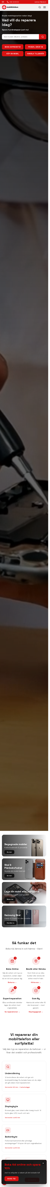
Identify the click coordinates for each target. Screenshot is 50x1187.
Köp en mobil (12, 54)
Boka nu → (12, 982)
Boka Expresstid (13, 47)
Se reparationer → (12, 1012)
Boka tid (11, 1179)
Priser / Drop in (35, 47)
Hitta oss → (36, 982)
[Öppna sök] (40, 7)
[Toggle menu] (44, 7)
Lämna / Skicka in (40, 2)
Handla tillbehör (35, 54)
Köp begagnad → (36, 1012)
